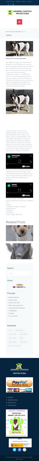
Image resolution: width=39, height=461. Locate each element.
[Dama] (19, 48)
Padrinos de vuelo (14, 302)
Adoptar (18, 1)
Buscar (23, 1)
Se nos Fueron (13, 316)
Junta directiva (13, 300)
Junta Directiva (12, 402)
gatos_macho (12, 334)
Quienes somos (10, 1)
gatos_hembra (19, 330)
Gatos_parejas (23, 334)
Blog (11, 31)
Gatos (10, 330)
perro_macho (23, 342)
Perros (21, 338)
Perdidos (11, 313)
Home (7, 31)
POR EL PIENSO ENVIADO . (15, 345)
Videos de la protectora (16, 305)
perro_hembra (13, 342)
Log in (29, 1)
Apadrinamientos (14, 297)
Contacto (10, 397)
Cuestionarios (12, 405)
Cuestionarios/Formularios (17, 308)
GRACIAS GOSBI (12, 338)
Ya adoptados (17, 31)
